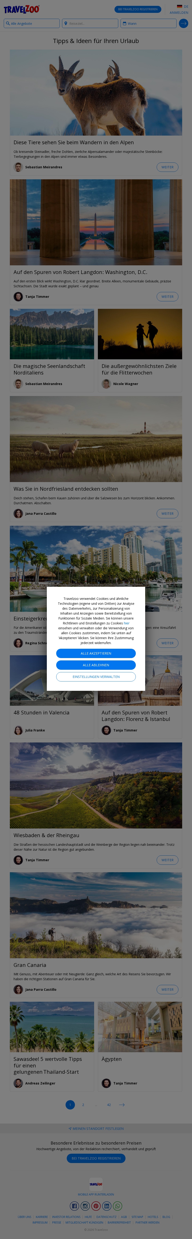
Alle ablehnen (96, 665)
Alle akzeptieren (96, 653)
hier (126, 623)
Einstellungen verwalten (96, 676)
